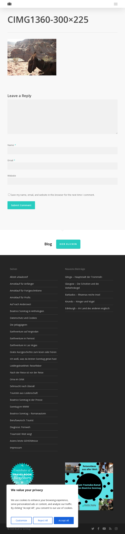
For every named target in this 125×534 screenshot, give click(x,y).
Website (11, 175)
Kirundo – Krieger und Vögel (79, 301)
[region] (42, 506)
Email (11, 160)
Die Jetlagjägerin (18, 324)
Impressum (16, 447)
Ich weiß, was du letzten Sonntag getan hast (33, 358)
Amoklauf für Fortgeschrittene (26, 290)
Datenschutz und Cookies (23, 317)
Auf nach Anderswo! (20, 304)
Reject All (43, 520)
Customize (21, 520)
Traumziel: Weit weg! (21, 433)
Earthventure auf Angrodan (24, 331)
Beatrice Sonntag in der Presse (26, 399)
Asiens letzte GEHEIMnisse (24, 440)
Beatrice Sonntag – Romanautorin (28, 413)
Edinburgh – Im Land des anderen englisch (87, 308)
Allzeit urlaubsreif (19, 276)
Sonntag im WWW (19, 406)
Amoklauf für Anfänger (22, 283)
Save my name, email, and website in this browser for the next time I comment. (53, 194)
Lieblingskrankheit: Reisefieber (26, 365)
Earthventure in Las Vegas (23, 345)
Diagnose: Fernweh (20, 427)
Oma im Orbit (17, 379)
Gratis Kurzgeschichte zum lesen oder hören (33, 352)
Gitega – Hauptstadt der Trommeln (83, 276)
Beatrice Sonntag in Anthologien (27, 311)
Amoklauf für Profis (20, 297)
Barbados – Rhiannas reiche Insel (82, 294)
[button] (116, 4)
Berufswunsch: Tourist (22, 420)
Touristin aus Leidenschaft (24, 393)
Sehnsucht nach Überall (22, 386)
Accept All (64, 520)
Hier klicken (68, 244)
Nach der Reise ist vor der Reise (26, 372)
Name (11, 145)
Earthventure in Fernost (22, 338)
